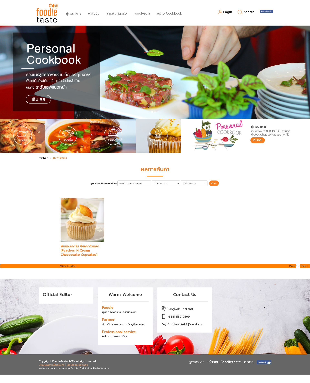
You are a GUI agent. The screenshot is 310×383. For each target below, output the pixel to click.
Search (249, 12)
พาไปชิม (94, 13)
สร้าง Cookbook (169, 13)
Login (227, 12)
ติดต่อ (248, 362)
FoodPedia (142, 13)
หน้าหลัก (43, 158)
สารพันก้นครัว (116, 13)
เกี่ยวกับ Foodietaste (224, 362)
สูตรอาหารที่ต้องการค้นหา (103, 183)
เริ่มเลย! (257, 140)
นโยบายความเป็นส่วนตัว (51, 365)
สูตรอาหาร (73, 13)
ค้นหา (214, 183)
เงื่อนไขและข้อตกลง (77, 365)
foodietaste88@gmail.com (185, 324)
